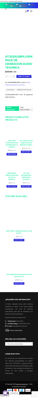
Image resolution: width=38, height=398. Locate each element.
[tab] (10, 89)
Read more (12, 154)
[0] (25, 11)
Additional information (24, 89)
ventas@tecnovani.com (19, 326)
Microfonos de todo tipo (18, 85)
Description (10, 89)
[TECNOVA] (6, 11)
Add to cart (24, 76)
